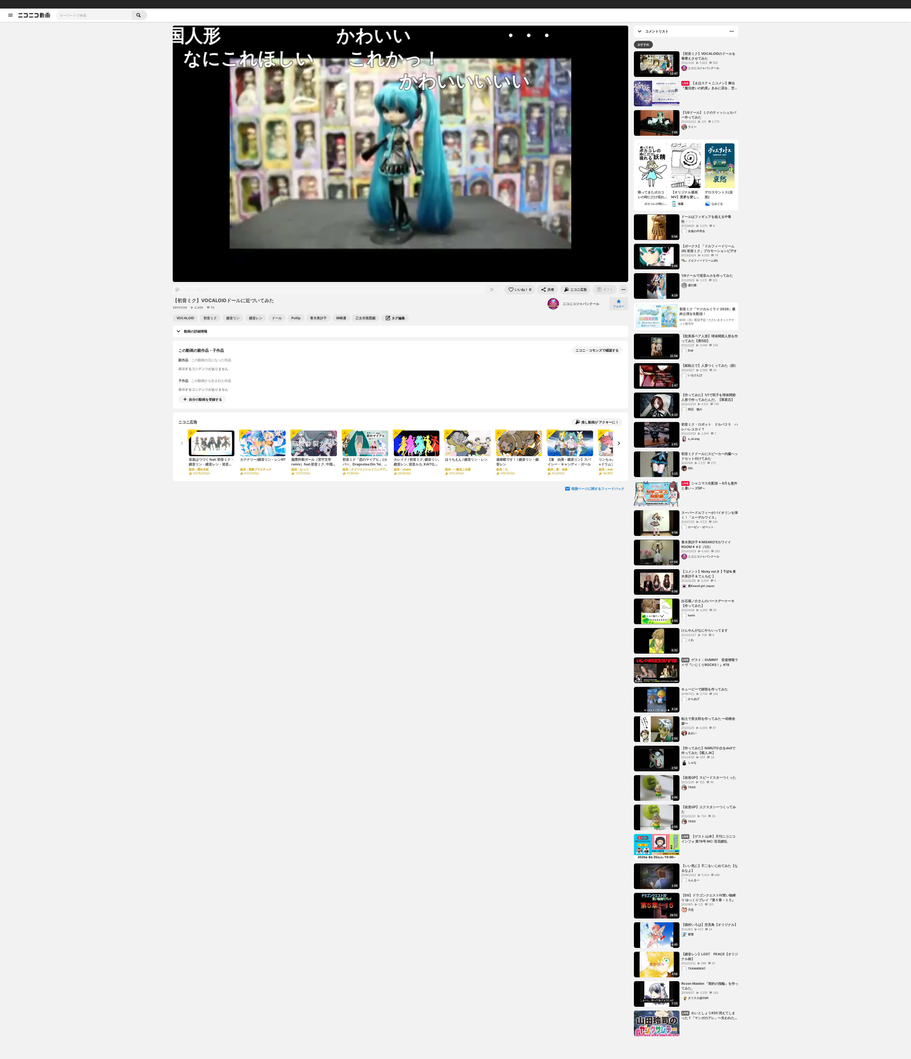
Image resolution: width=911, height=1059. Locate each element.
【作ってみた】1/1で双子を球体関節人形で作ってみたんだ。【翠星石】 (708, 397)
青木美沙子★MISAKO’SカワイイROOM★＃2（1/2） (706, 544)
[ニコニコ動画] (34, 15)
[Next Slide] (619, 443)
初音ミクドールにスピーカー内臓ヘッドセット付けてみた (709, 456)
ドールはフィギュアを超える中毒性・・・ (706, 219)
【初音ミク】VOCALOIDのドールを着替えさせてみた (708, 56)
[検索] (139, 15)
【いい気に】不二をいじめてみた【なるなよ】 (709, 868)
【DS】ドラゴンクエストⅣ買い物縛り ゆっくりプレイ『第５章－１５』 (708, 897)
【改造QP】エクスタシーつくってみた (708, 809)
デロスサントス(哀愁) (719, 194)
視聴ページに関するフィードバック (597, 489)
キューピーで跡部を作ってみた (704, 689)
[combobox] (94, 15)
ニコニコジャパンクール (581, 304)
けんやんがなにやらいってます (704, 630)
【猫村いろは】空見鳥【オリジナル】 (709, 925)
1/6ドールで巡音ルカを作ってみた (707, 275)
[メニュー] (623, 289)
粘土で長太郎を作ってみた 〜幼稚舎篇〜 (708, 721)
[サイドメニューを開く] (10, 15)
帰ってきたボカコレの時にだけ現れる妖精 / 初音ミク (651, 194)
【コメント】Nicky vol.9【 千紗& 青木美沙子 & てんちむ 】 (708, 573)
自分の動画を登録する (205, 399)
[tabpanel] (686, 543)
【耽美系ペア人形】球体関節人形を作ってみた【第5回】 (709, 338)
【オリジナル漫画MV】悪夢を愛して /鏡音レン (685, 194)
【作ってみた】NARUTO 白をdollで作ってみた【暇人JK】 (708, 750)
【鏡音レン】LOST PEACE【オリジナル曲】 (709, 956)
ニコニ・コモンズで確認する (597, 350)
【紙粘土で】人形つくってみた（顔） (709, 365)
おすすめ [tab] (643, 44)
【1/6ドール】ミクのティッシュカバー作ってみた (708, 114)
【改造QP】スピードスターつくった (708, 777)
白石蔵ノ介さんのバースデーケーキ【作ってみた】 (707, 603)
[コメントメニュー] (731, 31)
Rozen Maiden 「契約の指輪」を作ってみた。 (709, 985)
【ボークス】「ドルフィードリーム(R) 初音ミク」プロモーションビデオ (709, 248)
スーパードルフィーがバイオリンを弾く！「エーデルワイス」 (709, 515)
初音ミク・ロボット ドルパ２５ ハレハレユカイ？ (709, 426)
